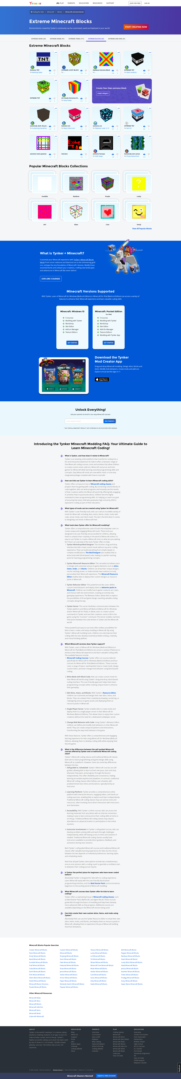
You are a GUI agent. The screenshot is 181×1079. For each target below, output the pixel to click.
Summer (95, 1051)
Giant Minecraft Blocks (129, 959)
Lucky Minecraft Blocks (98, 953)
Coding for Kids (38, 12)
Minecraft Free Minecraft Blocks (101, 965)
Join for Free (135, 3)
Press (73, 1039)
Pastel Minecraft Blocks (37, 981)
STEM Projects (139, 1060)
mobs (74, 569)
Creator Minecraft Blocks (38, 950)
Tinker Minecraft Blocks (129, 975)
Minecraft (50, 12)
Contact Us (90, 1070)
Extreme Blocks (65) (96, 39)
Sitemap (74, 1046)
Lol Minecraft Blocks (97, 956)
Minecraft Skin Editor (121, 1039)
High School (138, 1044)
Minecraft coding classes (101, 484)
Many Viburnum (69, 128)
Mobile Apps (76, 1044)
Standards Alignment (142, 1053)
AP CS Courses (139, 1046)
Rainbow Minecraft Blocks (130, 956)
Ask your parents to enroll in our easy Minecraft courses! (90, 414)
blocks (84, 569)
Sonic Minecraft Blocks (68, 959)
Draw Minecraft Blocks (68, 968)
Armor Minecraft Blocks (68, 978)
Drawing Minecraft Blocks (69, 956)
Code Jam (116, 1053)
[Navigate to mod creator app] (64, 375)
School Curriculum (141, 1035)
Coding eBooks (76, 1049)
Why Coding (96, 1042)
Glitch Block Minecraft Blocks (39, 978)
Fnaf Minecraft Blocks (37, 965)
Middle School (139, 1042)
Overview (95, 1032)
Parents (71, 3)
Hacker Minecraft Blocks (99, 971)
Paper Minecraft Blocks (68, 981)
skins (116, 566)
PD (135, 1056)
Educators (84, 3)
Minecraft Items (35, 1010)
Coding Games (118, 1032)
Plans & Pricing (97, 1046)
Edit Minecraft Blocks (128, 950)
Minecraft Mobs (35, 998)
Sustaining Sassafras (39, 128)
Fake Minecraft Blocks (68, 962)
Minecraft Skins (34, 1001)
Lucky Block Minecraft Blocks (131, 962)
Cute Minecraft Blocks (98, 975)
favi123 (128, 128)
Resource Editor (109, 693)
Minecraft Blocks (66, 953)
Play (62, 3)
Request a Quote (140, 1063)
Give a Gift (96, 1037)
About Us (74, 1035)
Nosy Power (68, 100)
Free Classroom (139, 1037)
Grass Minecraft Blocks (98, 978)
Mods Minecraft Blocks (98, 968)
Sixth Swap (99, 156)
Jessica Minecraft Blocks (129, 968)
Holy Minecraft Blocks (98, 981)
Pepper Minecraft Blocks (130, 953)
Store (73, 1051)
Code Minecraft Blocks (37, 968)
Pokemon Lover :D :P (102, 128)
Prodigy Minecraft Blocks (130, 978)
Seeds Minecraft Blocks (98, 984)
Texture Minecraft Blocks (99, 950)
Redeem (95, 1039)
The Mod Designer (93, 552)
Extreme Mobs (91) (57, 39)
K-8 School (138, 1051)
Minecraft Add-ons (120, 1046)
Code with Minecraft (36, 1016)
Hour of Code (118, 1056)
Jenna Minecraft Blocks (68, 971)
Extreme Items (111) (76, 39)
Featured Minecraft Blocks (69, 965)
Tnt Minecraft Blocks (97, 959)
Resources (97, 3)
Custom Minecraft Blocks (69, 950)
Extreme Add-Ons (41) (116, 39)
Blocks (59, 12)
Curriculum (96, 1035)
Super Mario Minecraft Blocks (132, 984)
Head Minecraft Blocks (129, 965)
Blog (72, 1032)
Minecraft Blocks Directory (38, 984)
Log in (146, 3)
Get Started (72, 343)
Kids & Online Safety (71, 1070)
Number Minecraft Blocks (130, 971)
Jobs (72, 1042)
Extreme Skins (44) (38, 39)
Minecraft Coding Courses (77, 658)
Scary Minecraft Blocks (129, 981)
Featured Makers (98, 1044)
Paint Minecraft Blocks (37, 953)
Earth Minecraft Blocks (37, 971)
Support (110, 3)
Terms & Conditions (45, 1070)
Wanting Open (37, 72)
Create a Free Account (106, 1076)
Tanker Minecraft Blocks (68, 975)
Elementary (138, 1039)
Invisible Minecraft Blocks (38, 962)
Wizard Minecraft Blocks (99, 962)
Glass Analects (131, 72)
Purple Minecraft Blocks (37, 987)
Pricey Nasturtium (132, 156)
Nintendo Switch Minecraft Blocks (72, 984)
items (69, 569)
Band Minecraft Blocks (37, 959)
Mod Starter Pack (98, 883)
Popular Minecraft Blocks (69, 987)
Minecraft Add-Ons (36, 1007)
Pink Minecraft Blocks (37, 975)
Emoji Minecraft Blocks (37, 956)
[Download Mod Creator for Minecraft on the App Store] (102, 379)
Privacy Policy (58, 1070)
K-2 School (138, 1049)
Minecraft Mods (35, 1013)
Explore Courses (51, 278)
